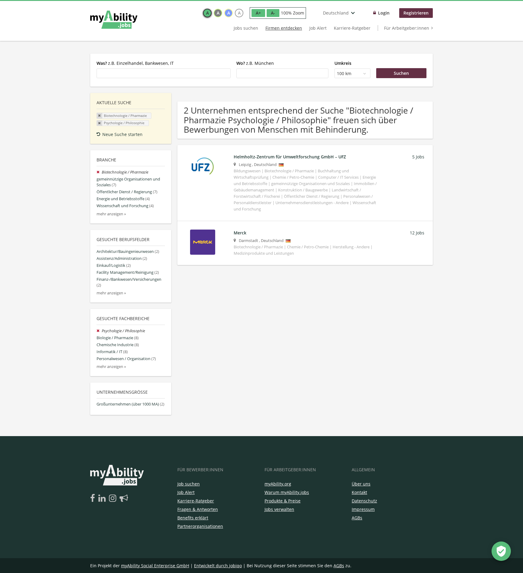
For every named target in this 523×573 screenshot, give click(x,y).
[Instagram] (113, 498)
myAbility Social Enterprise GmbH (155, 565)
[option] (207, 13)
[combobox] (164, 73)
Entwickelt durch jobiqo (218, 565)
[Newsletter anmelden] (124, 498)
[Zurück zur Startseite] (113, 20)
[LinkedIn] (103, 498)
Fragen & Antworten (197, 509)
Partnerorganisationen (200, 526)
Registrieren (416, 13)
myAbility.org (278, 484)
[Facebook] (93, 498)
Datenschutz (364, 501)
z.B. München (255, 63)
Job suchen (188, 484)
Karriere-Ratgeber (352, 28)
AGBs (357, 518)
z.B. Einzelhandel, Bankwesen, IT (135, 63)
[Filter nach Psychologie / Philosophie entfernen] (99, 330)
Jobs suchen (246, 28)
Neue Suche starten (122, 134)
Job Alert (318, 28)
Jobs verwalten (279, 509)
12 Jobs (417, 233)
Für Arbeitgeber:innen (406, 28)
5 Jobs (418, 157)
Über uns (361, 484)
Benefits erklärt (192, 518)
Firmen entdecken (283, 28)
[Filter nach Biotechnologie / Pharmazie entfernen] (99, 172)
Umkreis (342, 63)
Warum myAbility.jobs (287, 492)
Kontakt (359, 492)
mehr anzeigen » (111, 214)
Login (384, 13)
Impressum (363, 509)
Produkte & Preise (283, 501)
